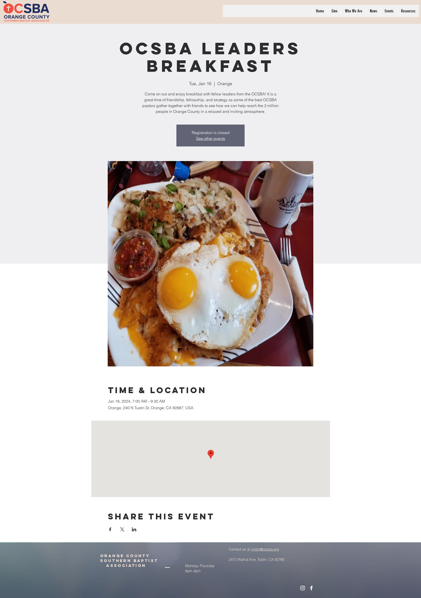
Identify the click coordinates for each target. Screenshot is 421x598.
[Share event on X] (122, 529)
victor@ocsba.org (265, 549)
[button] (353, 11)
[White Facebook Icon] (311, 588)
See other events (210, 138)
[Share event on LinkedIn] (134, 529)
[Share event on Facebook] (110, 529)
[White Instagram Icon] (302, 588)
